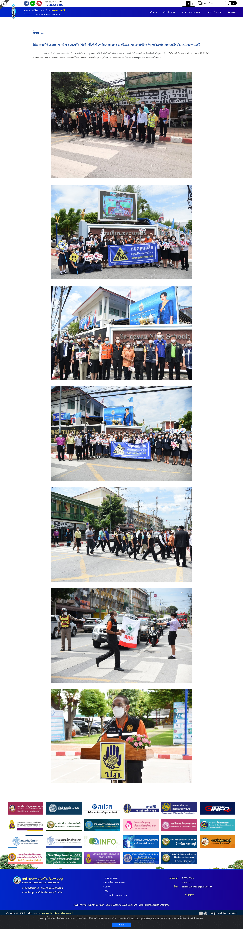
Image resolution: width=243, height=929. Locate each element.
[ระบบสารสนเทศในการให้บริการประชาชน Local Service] (179, 858)
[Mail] (39, 3)
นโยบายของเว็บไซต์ (96, 905)
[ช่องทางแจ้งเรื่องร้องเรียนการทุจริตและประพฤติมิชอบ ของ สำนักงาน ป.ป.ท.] (141, 858)
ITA (106, 891)
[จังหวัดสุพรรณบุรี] (217, 841)
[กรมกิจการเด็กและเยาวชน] (179, 825)
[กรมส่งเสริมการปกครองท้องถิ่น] (64, 825)
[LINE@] (32, 3)
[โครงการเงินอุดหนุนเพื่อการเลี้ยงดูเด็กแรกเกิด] (141, 825)
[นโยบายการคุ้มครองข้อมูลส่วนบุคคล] (201, 913)
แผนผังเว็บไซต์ (80, 905)
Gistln (107, 887)
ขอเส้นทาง (189, 895)
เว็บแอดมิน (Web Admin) (116, 895)
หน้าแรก (153, 12)
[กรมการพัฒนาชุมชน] (217, 825)
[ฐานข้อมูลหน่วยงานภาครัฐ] (217, 808)
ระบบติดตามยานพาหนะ (115, 883)
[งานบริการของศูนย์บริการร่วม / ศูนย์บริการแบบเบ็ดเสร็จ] (64, 858)
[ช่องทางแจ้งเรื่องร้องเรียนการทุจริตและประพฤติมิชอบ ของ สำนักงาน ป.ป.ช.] (102, 858)
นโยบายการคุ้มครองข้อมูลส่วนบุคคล (154, 905)
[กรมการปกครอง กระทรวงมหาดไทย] (179, 808)
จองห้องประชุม (111, 878)
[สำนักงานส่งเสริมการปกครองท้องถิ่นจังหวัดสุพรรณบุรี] (179, 841)
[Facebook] (26, 3)
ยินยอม (122, 925)
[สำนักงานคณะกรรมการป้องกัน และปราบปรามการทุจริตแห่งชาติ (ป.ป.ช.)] (25, 825)
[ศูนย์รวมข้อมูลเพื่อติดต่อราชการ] (102, 841)
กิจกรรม (38, 32)
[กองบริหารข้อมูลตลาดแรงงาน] (25, 808)
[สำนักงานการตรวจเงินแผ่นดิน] (102, 825)
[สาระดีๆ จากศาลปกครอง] (141, 808)
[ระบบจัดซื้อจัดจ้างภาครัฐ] (64, 841)
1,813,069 (232, 913)
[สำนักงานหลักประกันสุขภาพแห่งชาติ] (102, 808)
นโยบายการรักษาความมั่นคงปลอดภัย (121, 905)
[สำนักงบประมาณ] (64, 808)
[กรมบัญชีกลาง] (25, 841)
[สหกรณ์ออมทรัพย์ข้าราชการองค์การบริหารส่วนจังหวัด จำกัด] (25, 858)
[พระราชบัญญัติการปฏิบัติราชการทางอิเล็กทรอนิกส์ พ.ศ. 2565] (141, 841)
